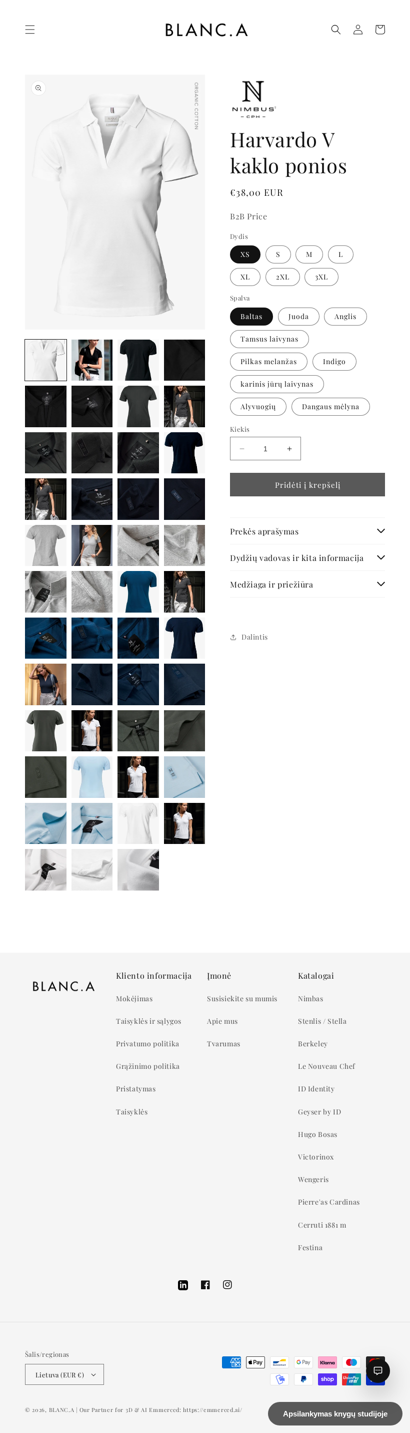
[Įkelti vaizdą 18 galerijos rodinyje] (138, 499)
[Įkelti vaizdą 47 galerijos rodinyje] (138, 777)
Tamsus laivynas (269, 339)
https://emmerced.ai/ (212, 1409)
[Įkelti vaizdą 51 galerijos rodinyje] (138, 823)
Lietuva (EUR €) (60, 1374)
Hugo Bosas (318, 1134)
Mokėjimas (134, 998)
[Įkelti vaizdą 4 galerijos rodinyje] (138, 360)
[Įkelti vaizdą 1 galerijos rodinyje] (45, 360)
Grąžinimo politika (148, 1066)
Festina (310, 1247)
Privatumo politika (148, 1043)
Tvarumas (223, 1043)
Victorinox (316, 1157)
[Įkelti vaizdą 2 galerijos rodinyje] (92, 360)
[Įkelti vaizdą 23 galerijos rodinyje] (138, 545)
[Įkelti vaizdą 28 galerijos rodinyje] (138, 592)
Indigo (334, 361)
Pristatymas (136, 1088)
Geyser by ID (319, 1111)
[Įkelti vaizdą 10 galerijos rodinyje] (185, 406)
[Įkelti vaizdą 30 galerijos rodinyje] (45, 638)
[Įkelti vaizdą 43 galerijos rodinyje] (185, 731)
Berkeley (313, 1043)
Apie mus (222, 1021)
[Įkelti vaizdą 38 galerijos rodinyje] (185, 684)
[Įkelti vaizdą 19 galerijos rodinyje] (185, 499)
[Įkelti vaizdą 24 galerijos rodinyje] (185, 545)
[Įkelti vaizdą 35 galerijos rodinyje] (45, 684)
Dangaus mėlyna (331, 406)
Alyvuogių (258, 406)
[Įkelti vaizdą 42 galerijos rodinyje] (138, 731)
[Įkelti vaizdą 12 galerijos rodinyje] (92, 453)
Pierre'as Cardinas (329, 1202)
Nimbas (311, 998)
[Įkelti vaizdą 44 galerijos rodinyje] (45, 777)
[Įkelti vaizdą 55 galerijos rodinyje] (138, 870)
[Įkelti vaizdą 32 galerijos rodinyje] (138, 638)
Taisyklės (132, 1111)
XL (245, 276)
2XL (283, 276)
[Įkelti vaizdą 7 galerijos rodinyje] (92, 406)
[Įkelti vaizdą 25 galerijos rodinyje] (45, 592)
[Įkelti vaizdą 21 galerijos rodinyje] (45, 545)
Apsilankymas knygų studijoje (335, 1413)
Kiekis (240, 429)
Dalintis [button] (255, 637)
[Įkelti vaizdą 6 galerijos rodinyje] (45, 406)
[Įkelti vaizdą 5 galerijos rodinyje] (185, 360)
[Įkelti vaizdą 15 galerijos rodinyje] (185, 453)
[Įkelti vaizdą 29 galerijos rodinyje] (185, 592)
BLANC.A (61, 1409)
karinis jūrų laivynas (277, 384)
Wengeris (313, 1179)
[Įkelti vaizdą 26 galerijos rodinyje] (92, 592)
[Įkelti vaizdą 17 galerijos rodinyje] (92, 499)
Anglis (345, 316)
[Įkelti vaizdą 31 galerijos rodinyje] (92, 638)
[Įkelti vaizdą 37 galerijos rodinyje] (138, 684)
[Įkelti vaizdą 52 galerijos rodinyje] (185, 823)
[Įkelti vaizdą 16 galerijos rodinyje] (45, 499)
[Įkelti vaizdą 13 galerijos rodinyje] (138, 453)
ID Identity (316, 1088)
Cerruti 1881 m (322, 1225)
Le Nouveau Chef (327, 1066)
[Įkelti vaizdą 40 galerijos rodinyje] (45, 731)
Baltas (251, 316)
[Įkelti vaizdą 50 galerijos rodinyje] (92, 823)
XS (245, 254)
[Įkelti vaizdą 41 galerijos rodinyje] (92, 731)
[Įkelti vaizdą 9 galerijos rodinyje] (138, 406)
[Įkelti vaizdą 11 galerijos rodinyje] (45, 453)
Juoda (298, 316)
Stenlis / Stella (322, 1021)
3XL (321, 276)
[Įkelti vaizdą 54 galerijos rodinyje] (92, 870)
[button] (30, 30)
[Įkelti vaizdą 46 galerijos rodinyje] (92, 777)
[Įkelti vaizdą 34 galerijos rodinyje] (185, 638)
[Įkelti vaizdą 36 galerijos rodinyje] (92, 684)
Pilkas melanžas (268, 361)
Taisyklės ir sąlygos (149, 1021)
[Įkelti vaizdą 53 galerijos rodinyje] (45, 870)
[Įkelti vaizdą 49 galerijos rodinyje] (45, 823)
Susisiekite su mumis (242, 998)
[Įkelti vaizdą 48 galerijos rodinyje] (185, 777)
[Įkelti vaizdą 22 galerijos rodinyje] (92, 545)
